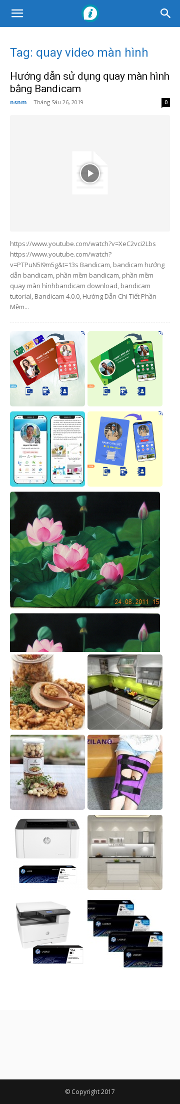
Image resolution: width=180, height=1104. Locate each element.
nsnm (18, 102)
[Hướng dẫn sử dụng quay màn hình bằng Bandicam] (90, 173)
